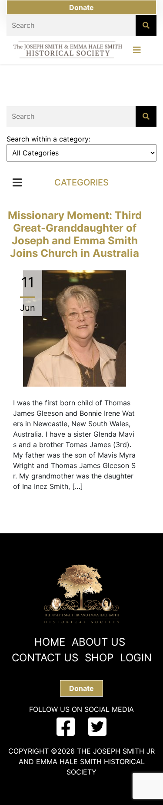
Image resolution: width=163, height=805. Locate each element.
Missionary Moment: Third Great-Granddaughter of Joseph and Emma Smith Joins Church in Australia (75, 234)
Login (136, 657)
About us (98, 642)
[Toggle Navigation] (137, 52)
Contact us (45, 657)
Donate (81, 7)
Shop (99, 657)
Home (49, 642)
